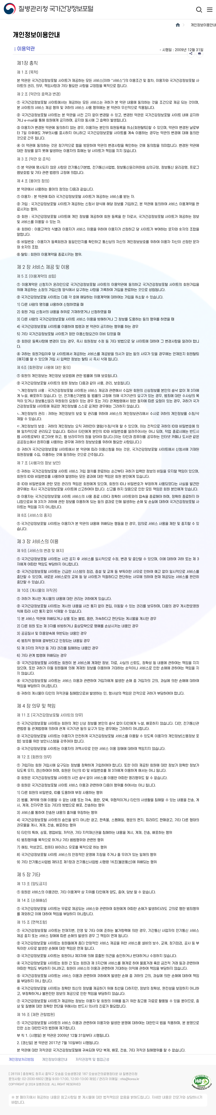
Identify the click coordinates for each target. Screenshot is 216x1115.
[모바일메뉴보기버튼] (209, 9)
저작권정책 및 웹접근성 (92, 1060)
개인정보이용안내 (54, 1060)
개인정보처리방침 (21, 1060)
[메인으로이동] (178, 25)
